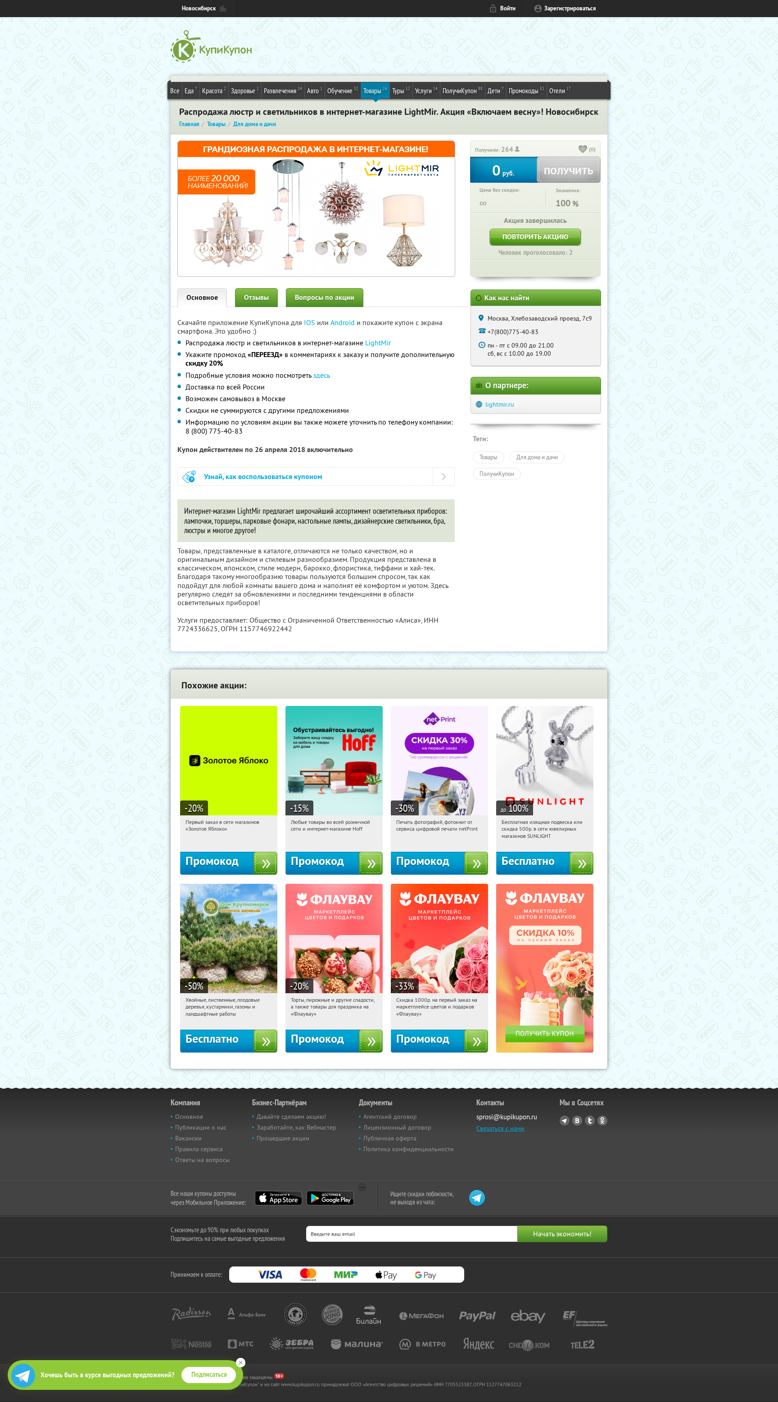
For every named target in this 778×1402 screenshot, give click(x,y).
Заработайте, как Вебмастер (296, 1127)
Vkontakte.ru (577, 1121)
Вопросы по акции (324, 297)
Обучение (342, 90)
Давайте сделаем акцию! (291, 1117)
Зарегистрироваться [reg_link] (570, 8)
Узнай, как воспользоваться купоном (263, 476)
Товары (375, 90)
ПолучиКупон (463, 90)
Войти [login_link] (508, 8)
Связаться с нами (500, 1128)
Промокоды (526, 90)
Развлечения (283, 90)
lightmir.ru (499, 404)
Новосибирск (199, 8)
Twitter (590, 1121)
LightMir (378, 342)
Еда (191, 90)
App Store (278, 1198)
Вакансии (188, 1138)
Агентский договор (390, 1117)
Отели (560, 90)
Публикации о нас (200, 1127)
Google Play (330, 1198)
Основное (202, 297)
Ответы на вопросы (202, 1160)
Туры (401, 90)
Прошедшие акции (283, 1138)
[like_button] (583, 149)
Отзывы (256, 297)
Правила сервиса (199, 1149)
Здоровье (245, 90)
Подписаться (209, 1374)
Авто (314, 90)
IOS (310, 322)
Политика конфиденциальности (408, 1149)
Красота (214, 90)
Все (175, 90)
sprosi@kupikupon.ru (506, 1117)
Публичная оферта (389, 1138)
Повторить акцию (535, 236)
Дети (496, 90)
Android (343, 322)
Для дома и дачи (537, 457)
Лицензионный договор (397, 1127)
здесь (321, 375)
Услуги (426, 90)
